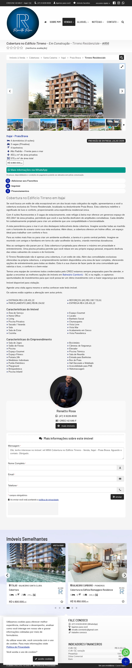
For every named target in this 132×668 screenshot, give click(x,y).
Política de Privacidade (45, 665)
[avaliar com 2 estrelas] (11, 47)
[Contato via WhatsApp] (126, 652)
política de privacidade (49, 500)
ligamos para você (80, 627)
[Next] (124, 575)
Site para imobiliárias (106, 666)
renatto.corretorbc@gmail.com (85, 630)
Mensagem (13, 445)
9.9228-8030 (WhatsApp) (85, 624)
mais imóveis (67, 426)
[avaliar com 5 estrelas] (21, 47)
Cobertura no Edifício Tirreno (26, 43)
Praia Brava (21, 136)
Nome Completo (16, 463)
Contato (112, 21)
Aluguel (82, 21)
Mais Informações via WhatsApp (28, 170)
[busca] (122, 22)
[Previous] (7, 575)
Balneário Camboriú (73, 274)
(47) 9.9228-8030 (67, 416)
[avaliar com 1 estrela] (7, 47)
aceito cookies (45, 659)
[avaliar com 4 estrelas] (18, 47)
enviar (119, 497)
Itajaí (9, 136)
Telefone (12, 485)
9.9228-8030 (44, 3)
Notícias (97, 21)
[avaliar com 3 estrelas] (14, 47)
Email (11, 474)
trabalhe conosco (79, 632)
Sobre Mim (55, 21)
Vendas (68, 21)
